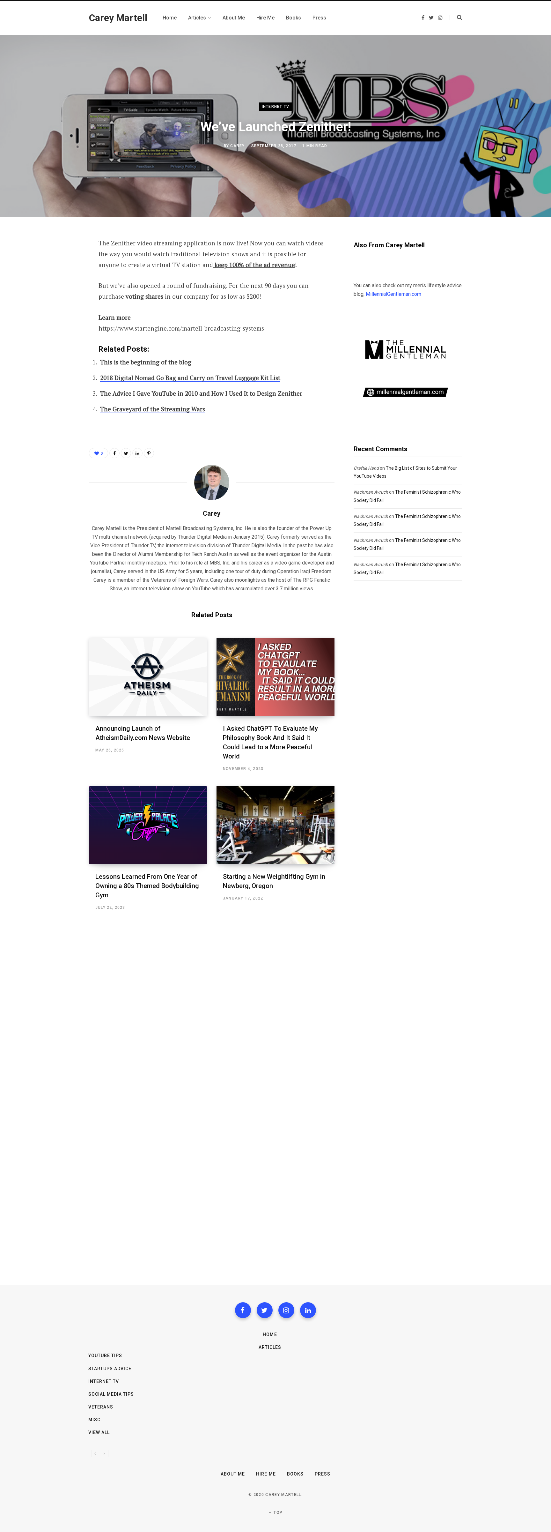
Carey (237, 146)
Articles (270, 1347)
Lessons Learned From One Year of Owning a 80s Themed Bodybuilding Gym (147, 886)
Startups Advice (110, 1368)
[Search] (456, 17)
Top (277, 1512)
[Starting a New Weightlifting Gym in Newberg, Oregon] (275, 825)
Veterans (100, 1406)
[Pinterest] (57, 295)
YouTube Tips (105, 1355)
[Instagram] (286, 1310)
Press (322, 1473)
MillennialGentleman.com (393, 294)
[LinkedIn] (137, 453)
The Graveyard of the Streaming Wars (152, 409)
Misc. (95, 1419)
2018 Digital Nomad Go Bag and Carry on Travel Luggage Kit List (190, 378)
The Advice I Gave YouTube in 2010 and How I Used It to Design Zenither (201, 393)
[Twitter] (265, 1310)
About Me (233, 1473)
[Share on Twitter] (57, 278)
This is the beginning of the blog (145, 362)
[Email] (57, 312)
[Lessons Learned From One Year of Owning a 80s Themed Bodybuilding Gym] (148, 825)
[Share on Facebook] (57, 261)
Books (295, 1473)
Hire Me (266, 1473)
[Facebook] (243, 1310)
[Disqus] (211, 1004)
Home (270, 1334)
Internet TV (275, 106)
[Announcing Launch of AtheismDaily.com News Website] (148, 677)
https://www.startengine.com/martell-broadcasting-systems (181, 328)
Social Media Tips (111, 1394)
